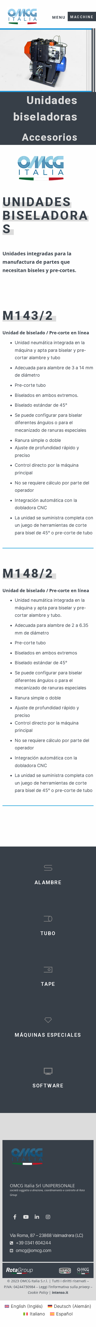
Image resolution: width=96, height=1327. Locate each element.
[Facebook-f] (15, 1217)
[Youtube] (26, 1217)
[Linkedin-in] (37, 1217)
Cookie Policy (38, 1292)
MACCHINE (82, 17)
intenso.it (60, 1292)
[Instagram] (48, 1217)
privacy (84, 1286)
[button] (58, 14)
